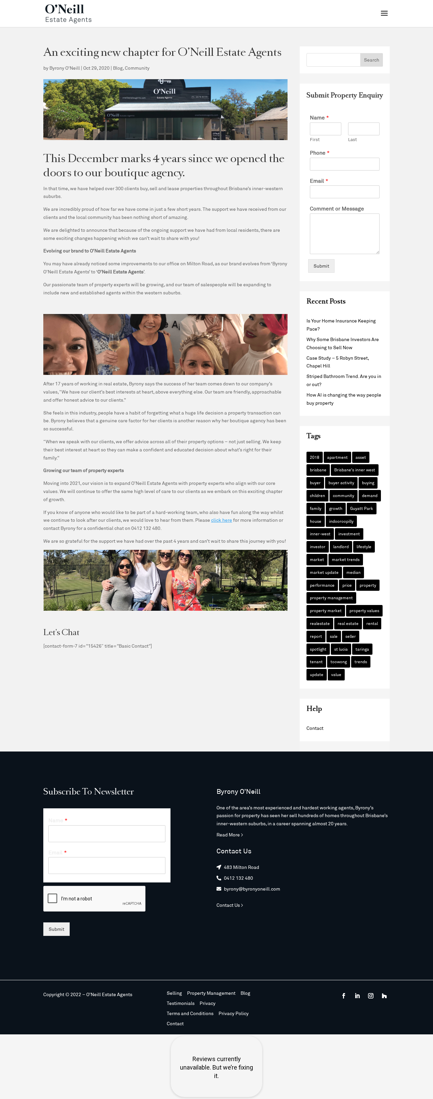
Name (319, 117)
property (368, 585)
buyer (315, 482)
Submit (321, 266)
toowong (339, 661)
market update (324, 572)
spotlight (318, 649)
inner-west (320, 533)
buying (368, 482)
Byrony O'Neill (64, 68)
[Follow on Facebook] (343, 995)
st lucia (341, 649)
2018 (314, 457)
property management (331, 597)
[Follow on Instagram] (370, 995)
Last (352, 139)
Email (319, 180)
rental (372, 623)
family (315, 508)
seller (350, 636)
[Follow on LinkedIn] (357, 995)
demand (370, 495)
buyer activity (341, 482)
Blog (118, 68)
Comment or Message (337, 208)
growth (335, 508)
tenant (316, 661)
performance (322, 585)
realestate (320, 623)
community (343, 495)
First (315, 139)
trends (361, 661)
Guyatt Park (361, 508)
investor (317, 546)
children (317, 495)
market (317, 559)
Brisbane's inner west (354, 469)
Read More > (229, 834)
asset (361, 457)
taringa (362, 649)
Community (137, 68)
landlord (341, 546)
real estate (348, 623)
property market (326, 610)
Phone (320, 152)
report (316, 636)
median (353, 572)
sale (334, 636)
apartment (337, 457)
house (315, 521)
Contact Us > (229, 905)
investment (349, 533)
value (336, 674)
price (347, 585)
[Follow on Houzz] (384, 995)
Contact (314, 728)
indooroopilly (341, 521)
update (316, 674)
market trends (346, 559)
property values (364, 610)
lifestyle (364, 546)
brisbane (318, 469)
